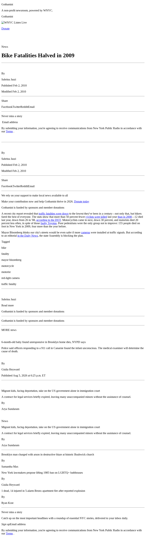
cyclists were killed (96, 216)
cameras (85, 232)
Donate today (81, 201)
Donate (5, 28)
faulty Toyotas (49, 223)
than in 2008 (125, 216)
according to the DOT (48, 219)
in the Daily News (27, 235)
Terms (9, 131)
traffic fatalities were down (54, 213)
